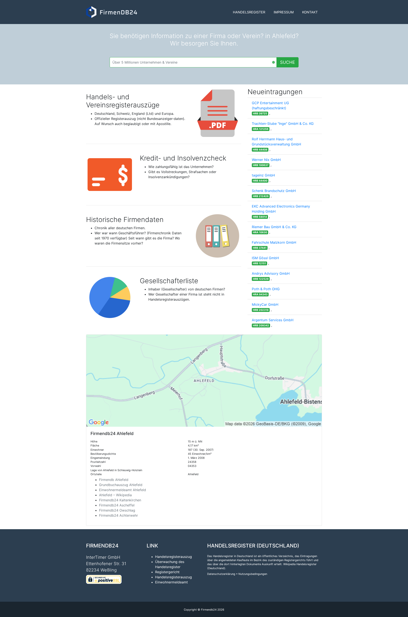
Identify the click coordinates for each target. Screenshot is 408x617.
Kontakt (310, 12)
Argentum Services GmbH (272, 320)
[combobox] (193, 62)
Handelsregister (249, 12)
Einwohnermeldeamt (171, 582)
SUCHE (287, 62)
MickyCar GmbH (265, 304)
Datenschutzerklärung (221, 574)
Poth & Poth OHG (266, 289)
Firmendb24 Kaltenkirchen (120, 500)
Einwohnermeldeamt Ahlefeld (122, 490)
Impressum (284, 12)
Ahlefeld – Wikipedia (115, 495)
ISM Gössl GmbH (265, 258)
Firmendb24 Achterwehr (118, 515)
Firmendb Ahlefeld (113, 480)
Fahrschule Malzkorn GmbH (274, 242)
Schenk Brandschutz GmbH (274, 191)
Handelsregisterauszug (173, 556)
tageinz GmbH (263, 175)
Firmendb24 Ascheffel (117, 505)
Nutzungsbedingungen (252, 574)
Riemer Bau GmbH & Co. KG (274, 227)
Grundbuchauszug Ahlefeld (120, 485)
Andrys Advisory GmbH (271, 273)
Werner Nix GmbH (266, 160)
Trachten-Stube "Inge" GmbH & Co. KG (283, 123)
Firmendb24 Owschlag (117, 510)
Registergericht (167, 572)
